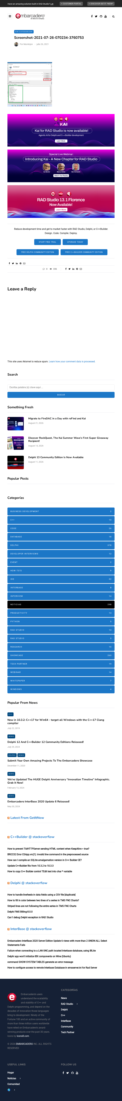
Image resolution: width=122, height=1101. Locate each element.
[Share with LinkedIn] (17, 263)
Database (61, 537)
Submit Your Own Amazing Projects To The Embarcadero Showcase (49, 760)
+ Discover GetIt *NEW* (101, 4)
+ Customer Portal (71, 4)
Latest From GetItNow (27, 818)
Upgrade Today (75, 242)
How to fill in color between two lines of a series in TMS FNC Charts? (43, 900)
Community (67, 1026)
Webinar (61, 672)
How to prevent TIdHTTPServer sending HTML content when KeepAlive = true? (48, 848)
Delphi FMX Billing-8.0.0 (20, 911)
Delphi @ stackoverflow (28, 883)
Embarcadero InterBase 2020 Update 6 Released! (38, 801)
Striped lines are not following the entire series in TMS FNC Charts (41, 906)
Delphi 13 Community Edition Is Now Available (55, 457)
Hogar (10, 1072)
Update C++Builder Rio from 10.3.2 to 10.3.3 (30, 865)
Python (61, 621)
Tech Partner (61, 664)
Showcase (61, 655)
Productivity (61, 613)
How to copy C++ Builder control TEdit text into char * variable (39, 871)
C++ (61, 520)
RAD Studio (61, 630)
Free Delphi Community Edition (37, 252)
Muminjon (28, 44)
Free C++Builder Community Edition (84, 252)
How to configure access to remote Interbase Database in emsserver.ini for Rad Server (52, 967)
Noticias (61, 604)
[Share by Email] (24, 263)
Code (61, 528)
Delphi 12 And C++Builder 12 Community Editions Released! (45, 742)
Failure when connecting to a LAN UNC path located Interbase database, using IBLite (51, 950)
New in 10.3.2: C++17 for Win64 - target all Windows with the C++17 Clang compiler (55, 721)
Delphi (61, 545)
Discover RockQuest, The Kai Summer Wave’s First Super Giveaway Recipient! (68, 439)
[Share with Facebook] (9, 263)
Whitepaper (61, 681)
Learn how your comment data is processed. (72, 361)
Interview (61, 596)
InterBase (61, 587)
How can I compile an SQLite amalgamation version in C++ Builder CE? (44, 860)
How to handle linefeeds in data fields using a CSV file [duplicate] (41, 894)
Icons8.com (23, 1036)
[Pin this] (20, 263)
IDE (61, 579)
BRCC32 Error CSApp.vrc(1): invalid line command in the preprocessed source (47, 854)
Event (61, 562)
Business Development (61, 511)
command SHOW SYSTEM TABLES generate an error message (40, 962)
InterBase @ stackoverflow (31, 929)
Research (61, 647)
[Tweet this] (13, 263)
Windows (61, 689)
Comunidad (13, 1084)
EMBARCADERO (24, 1044)
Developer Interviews (61, 554)
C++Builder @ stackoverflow (32, 837)
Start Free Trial (47, 242)
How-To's (61, 570)
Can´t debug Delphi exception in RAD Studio (30, 917)
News (11, 736)
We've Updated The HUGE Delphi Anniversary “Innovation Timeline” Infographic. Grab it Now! (58, 781)
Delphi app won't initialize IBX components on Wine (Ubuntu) (39, 956)
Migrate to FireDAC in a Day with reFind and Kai (57, 418)
